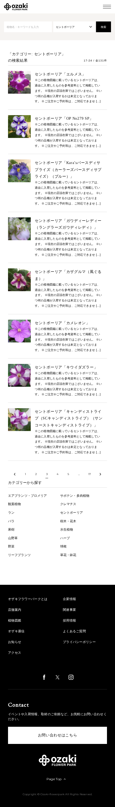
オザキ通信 (16, 631)
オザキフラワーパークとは (28, 599)
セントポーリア (71, 512)
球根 (63, 546)
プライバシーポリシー (79, 642)
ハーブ (65, 538)
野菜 (11, 546)
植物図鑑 (14, 620)
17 (89, 474)
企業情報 (69, 599)
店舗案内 (14, 610)
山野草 (13, 538)
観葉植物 (14, 504)
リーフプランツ (19, 555)
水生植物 (66, 529)
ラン (11, 512)
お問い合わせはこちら (57, 735)
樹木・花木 (68, 521)
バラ (11, 521)
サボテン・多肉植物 (74, 496)
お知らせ (14, 642)
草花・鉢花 (68, 555)
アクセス (14, 653)
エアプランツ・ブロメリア (27, 496)
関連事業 (69, 610)
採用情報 (69, 620)
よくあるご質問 (74, 631)
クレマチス (68, 504)
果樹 (11, 529)
